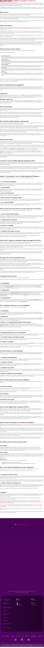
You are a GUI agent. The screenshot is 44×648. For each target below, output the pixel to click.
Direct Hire (18, 600)
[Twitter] (22, 640)
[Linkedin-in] (28, 640)
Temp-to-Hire (33, 600)
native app (15, 28)
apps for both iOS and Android (36, 27)
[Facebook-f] (15, 640)
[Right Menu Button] (43, 647)
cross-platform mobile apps (18, 31)
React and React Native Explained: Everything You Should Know (18, 1)
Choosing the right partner (4, 504)
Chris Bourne (16, 2)
